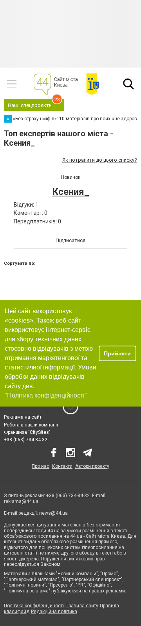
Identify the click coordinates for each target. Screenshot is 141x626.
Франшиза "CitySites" (27, 432)
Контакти (62, 466)
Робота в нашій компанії (31, 425)
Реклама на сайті (23, 417)
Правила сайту (81, 605)
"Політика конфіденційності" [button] (46, 395)
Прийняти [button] (117, 353)
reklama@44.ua (21, 501)
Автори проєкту (92, 466)
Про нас (40, 466)
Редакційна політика (54, 611)
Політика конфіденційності (34, 605)
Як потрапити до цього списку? (99, 160)
